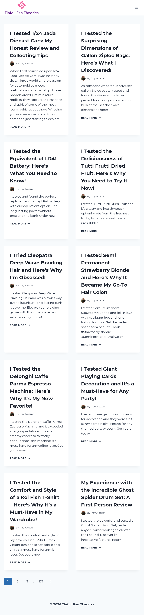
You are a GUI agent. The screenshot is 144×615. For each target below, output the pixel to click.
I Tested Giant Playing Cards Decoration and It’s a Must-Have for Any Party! (107, 383)
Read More (20, 126)
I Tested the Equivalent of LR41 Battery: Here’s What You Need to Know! (33, 166)
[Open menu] (136, 7)
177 (41, 581)
